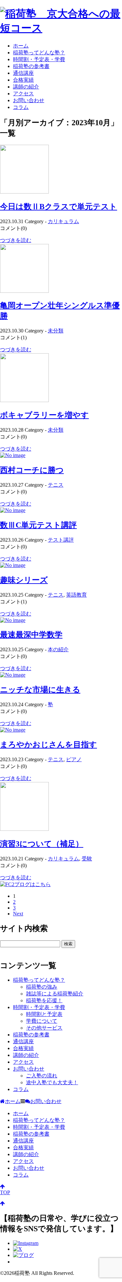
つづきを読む (15, 240)
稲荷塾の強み (41, 987)
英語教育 (76, 595)
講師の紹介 (26, 86)
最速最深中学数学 (31, 634)
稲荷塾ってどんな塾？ (39, 52)
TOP (5, 1192)
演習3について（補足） (41, 844)
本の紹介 (58, 649)
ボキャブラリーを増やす (44, 415)
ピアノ (74, 759)
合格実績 (23, 80)
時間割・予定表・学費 (39, 59)
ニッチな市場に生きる (40, 689)
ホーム (21, 45)
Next (18, 913)
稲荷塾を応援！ (44, 1000)
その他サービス (44, 1028)
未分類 (55, 330)
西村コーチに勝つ (32, 470)
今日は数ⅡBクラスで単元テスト (58, 206)
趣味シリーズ (24, 580)
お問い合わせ (28, 100)
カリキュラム (63, 221)
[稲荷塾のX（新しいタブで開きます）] (17, 1249)
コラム (21, 107)
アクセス (23, 93)
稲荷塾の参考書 (31, 66)
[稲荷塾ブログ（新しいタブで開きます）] (23, 1255)
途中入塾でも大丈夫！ (52, 1082)
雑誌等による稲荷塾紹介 (54, 993)
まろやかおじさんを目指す (48, 744)
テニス (55, 485)
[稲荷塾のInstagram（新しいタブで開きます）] (25, 1243)
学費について (41, 1021)
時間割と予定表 (44, 1014)
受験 (87, 858)
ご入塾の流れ (41, 1075)
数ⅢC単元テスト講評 (38, 525)
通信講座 (23, 73)
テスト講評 (61, 540)
